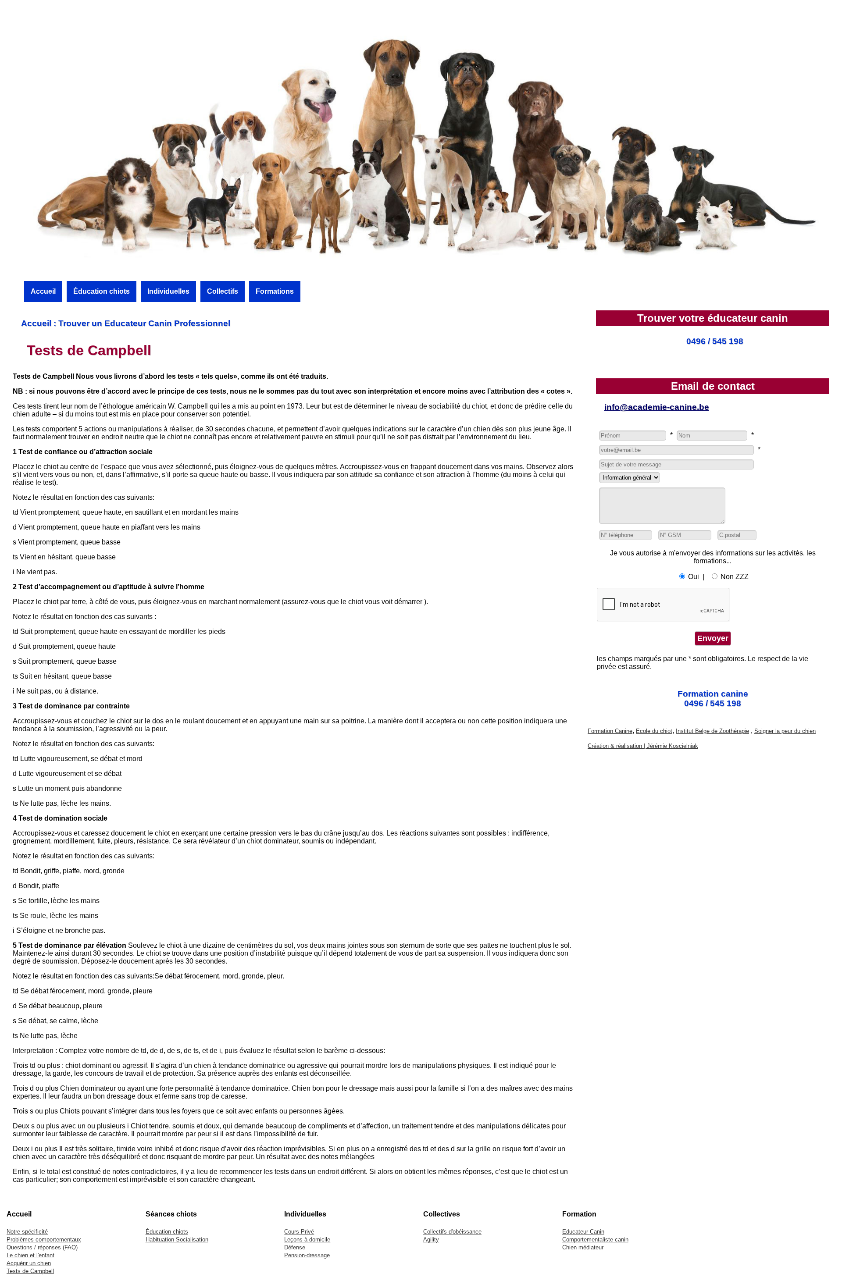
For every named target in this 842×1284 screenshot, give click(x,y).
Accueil (43, 291)
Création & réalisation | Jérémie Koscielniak (643, 746)
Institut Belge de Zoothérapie (712, 731)
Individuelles (168, 291)
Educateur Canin (583, 1231)
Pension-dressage (307, 1255)
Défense (294, 1247)
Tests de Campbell (30, 1271)
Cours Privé (299, 1231)
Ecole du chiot (654, 731)
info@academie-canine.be (656, 407)
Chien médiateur (582, 1247)
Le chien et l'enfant (30, 1255)
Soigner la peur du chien (785, 731)
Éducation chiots (101, 291)
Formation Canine (610, 731)
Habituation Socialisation (177, 1239)
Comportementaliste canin (595, 1239)
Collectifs (222, 291)
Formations (275, 291)
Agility (431, 1239)
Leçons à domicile (307, 1239)
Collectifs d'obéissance (452, 1231)
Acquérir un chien (29, 1263)
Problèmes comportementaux (44, 1239)
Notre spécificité (27, 1231)
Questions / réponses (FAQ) (42, 1247)
